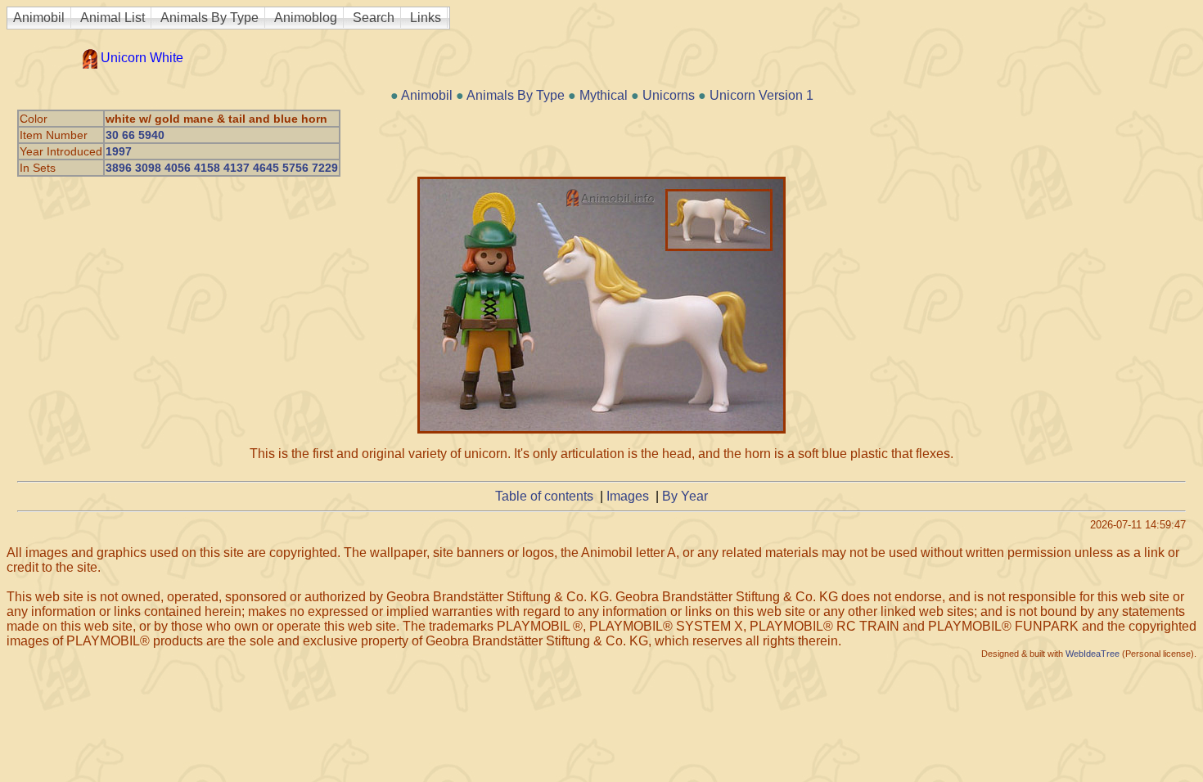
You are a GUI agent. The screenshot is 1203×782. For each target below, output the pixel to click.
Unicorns (668, 95)
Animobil (39, 18)
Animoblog (305, 18)
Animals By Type (209, 18)
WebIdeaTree (1093, 653)
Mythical (603, 95)
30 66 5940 (135, 135)
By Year (685, 496)
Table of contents (544, 496)
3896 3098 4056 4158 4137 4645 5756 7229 (222, 167)
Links (425, 18)
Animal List (112, 18)
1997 (119, 151)
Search (373, 18)
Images (627, 496)
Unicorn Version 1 (761, 95)
